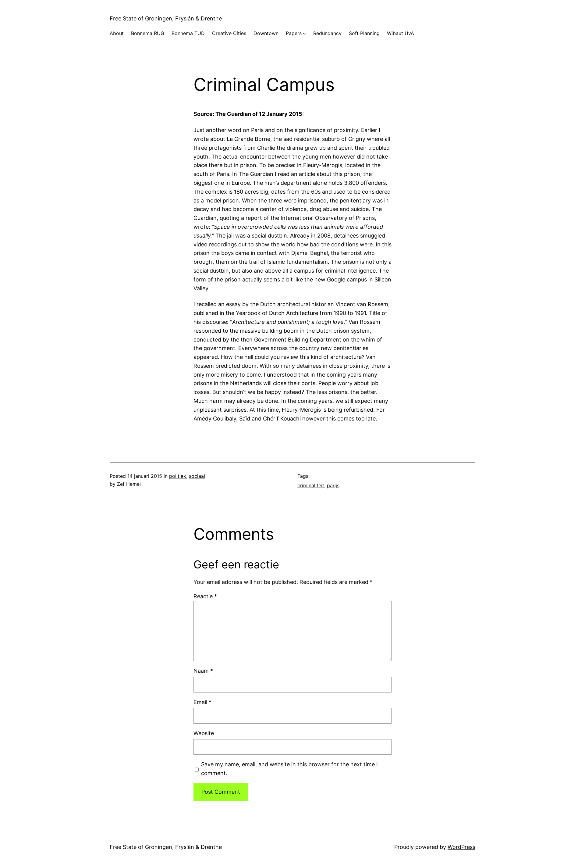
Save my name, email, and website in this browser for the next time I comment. (289, 768)
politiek (177, 476)
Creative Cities (229, 33)
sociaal (197, 476)
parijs (333, 485)
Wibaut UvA (400, 33)
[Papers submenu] (304, 33)
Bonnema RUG (147, 33)
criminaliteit (310, 485)
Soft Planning (364, 33)
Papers (294, 33)
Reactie (205, 596)
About (117, 33)
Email (202, 702)
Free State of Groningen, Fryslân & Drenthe (166, 18)
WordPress (461, 847)
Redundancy (327, 33)
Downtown (266, 33)
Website (203, 733)
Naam (203, 670)
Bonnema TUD (188, 33)
